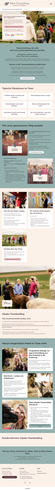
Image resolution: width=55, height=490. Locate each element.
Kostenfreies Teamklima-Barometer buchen (13, 26)
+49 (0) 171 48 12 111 (27, 476)
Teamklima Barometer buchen (27, 78)
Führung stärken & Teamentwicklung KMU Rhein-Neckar (12, 9)
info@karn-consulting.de (27, 478)
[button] (50, 4)
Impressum (39, 471)
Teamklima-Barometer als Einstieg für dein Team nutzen (40, 426)
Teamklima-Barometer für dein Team (12, 259)
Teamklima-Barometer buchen (36, 152)
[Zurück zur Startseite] (15, 4)
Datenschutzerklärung (42, 473)
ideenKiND (27, 488)
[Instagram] (25, 481)
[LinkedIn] (30, 481)
